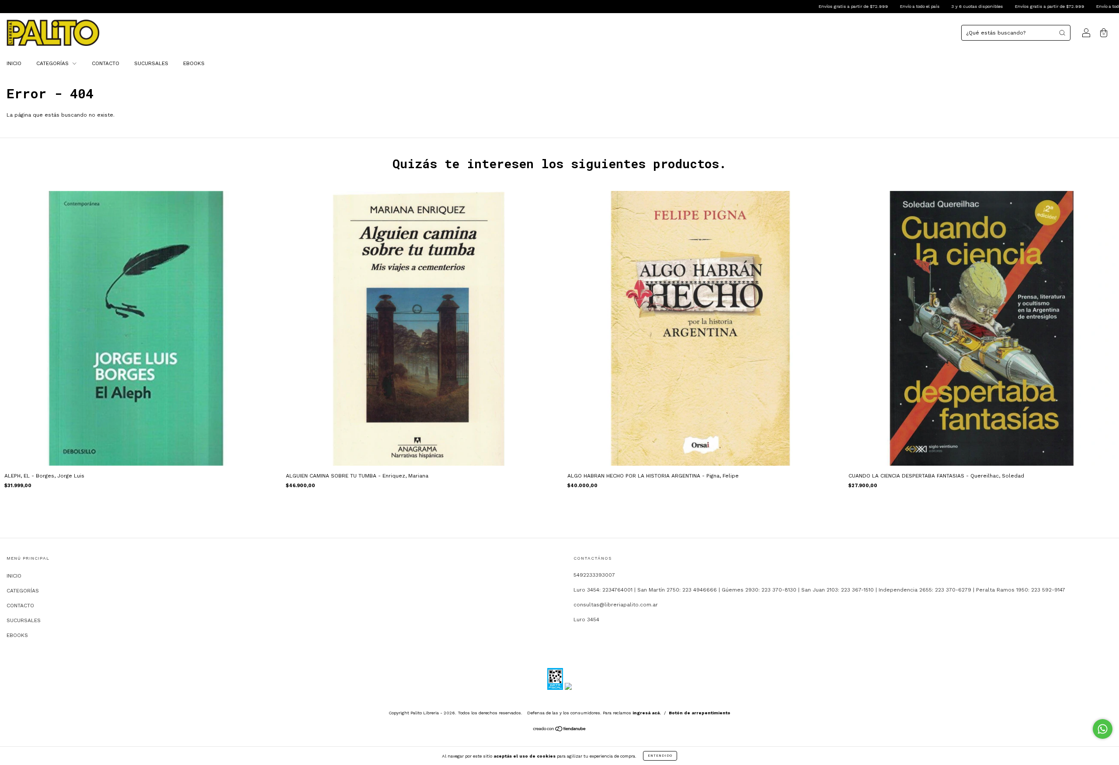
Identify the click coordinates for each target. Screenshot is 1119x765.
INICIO (14, 63)
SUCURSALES (151, 63)
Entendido (660, 756)
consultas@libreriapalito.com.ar (615, 605)
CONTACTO (105, 63)
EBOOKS (194, 63)
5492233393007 (594, 575)
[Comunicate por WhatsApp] (1102, 729)
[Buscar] (1062, 32)
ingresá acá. (646, 712)
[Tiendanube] (559, 730)
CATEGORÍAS (53, 63)
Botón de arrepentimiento (699, 712)
